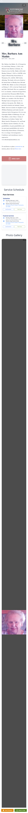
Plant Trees (19, 209)
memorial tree (19, 146)
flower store (18, 149)
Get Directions (8, 209)
